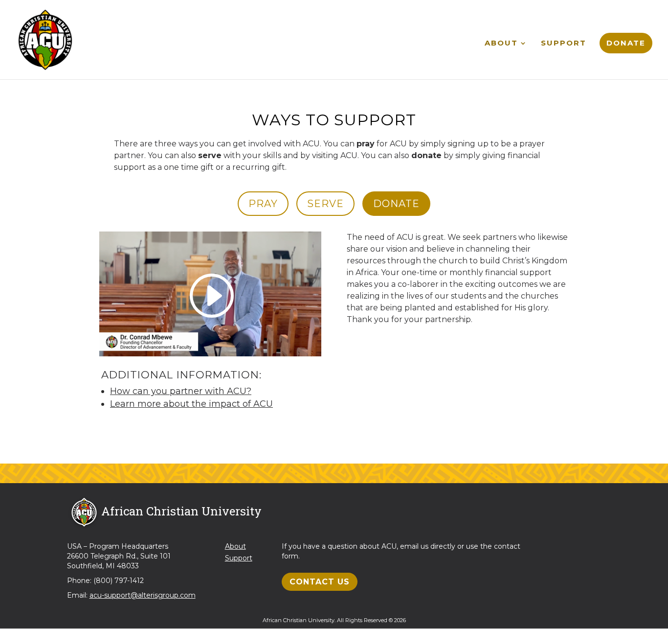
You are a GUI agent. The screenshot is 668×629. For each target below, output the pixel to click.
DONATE (396, 204)
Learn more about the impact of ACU (191, 403)
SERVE (325, 204)
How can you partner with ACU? (180, 391)
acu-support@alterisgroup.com (142, 595)
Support (563, 43)
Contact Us (319, 581)
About (501, 43)
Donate (626, 42)
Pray (263, 204)
